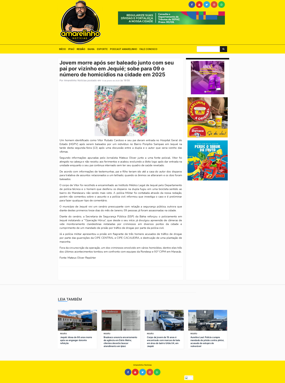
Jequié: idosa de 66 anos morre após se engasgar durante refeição (76, 340)
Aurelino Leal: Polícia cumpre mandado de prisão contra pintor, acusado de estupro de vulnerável (207, 342)
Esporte (102, 49)
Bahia (91, 49)
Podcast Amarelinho (123, 49)
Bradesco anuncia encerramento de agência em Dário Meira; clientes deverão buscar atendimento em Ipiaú (120, 342)
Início (62, 49)
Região (81, 49)
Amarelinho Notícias (75, 80)
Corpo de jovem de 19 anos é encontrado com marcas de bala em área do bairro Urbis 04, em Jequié (163, 342)
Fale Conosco (148, 49)
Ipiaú (71, 49)
